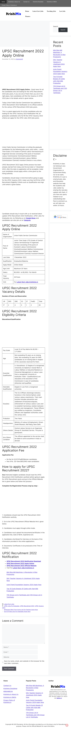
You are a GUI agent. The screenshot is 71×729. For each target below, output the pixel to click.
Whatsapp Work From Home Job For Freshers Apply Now (21, 609)
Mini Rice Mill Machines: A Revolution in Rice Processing (35, 688)
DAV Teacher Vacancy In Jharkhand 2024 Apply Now (34, 695)
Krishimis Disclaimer (38, 1)
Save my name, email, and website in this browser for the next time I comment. (24, 662)
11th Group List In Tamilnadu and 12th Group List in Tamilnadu (35, 715)
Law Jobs (62, 11)
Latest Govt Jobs (38, 11)
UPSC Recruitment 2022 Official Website (21, 566)
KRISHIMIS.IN (8, 691)
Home (3, 1)
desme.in (59, 698)
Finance (27, 16)
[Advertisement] (24, 34)
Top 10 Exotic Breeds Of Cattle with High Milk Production (34, 707)
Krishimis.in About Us (14, 1)
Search (55, 26)
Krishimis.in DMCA (52, 1)
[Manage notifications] (67, 725)
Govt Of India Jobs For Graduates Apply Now (17, 611)
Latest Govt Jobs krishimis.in (27, 282)
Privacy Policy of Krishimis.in (9, 5)
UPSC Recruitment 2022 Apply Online (20, 563)
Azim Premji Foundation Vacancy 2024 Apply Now (24, 585)
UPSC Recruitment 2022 (27, 606)
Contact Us (26, 1)
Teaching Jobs (51, 11)
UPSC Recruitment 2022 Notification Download (24, 561)
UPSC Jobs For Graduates (11, 606)
